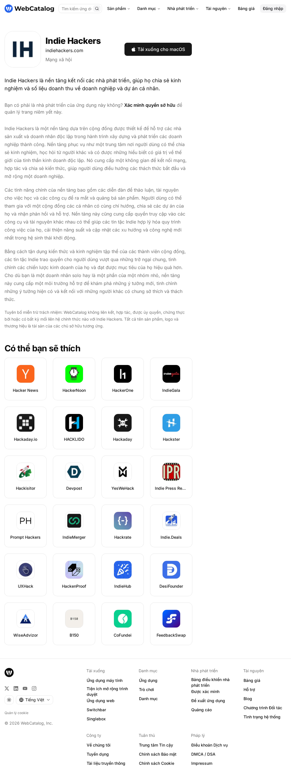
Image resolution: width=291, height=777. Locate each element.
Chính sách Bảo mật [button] (157, 754)
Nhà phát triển (180, 8)
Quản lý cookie (16, 713)
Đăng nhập (273, 8)
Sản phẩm (116, 8)
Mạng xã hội (58, 59)
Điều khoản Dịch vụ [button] (209, 745)
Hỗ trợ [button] (249, 689)
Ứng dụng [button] (148, 680)
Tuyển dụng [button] (98, 754)
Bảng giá (246, 8)
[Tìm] (97, 8)
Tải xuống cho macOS (161, 49)
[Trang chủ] (29, 8)
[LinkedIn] (16, 688)
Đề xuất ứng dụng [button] (208, 700)
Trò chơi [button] (146, 689)
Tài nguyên (216, 8)
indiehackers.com (64, 50)
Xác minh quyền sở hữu (149, 105)
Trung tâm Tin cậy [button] (156, 745)
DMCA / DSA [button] (203, 754)
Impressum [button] (201, 763)
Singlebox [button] (96, 718)
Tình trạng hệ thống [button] (262, 716)
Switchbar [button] (96, 709)
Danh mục (146, 8)
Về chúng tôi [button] (99, 745)
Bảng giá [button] (252, 680)
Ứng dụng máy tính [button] (104, 680)
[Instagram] (34, 688)
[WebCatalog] (9, 672)
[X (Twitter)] (7, 688)
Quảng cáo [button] (201, 709)
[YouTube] (25, 688)
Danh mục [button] (148, 698)
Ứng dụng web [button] (101, 700)
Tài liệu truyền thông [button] (106, 763)
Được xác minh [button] (205, 691)
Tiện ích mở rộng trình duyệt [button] (107, 691)
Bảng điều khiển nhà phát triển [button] (210, 682)
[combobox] (34, 699)
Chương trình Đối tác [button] (263, 707)
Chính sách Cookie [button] (156, 763)
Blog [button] (248, 698)
